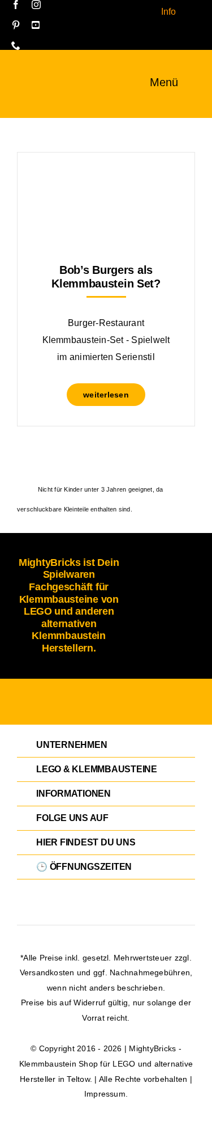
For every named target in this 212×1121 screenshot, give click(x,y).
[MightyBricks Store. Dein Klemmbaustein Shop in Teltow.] (28, 77)
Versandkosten (47, 972)
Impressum (105, 1093)
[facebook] (15, 4)
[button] (106, 745)
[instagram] (36, 4)
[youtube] (36, 24)
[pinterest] (15, 24)
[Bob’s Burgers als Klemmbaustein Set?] (106, 180)
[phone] (15, 45)
